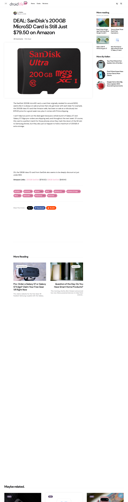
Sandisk (53, 195)
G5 (49, 191)
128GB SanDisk (53, 180)
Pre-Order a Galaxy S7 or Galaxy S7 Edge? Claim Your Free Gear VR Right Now (29, 287)
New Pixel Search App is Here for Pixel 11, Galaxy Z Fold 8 (117, 48)
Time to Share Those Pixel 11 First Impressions (117, 31)
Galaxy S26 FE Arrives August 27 (101, 47)
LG (18, 195)
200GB (29, 191)
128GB (18, 191)
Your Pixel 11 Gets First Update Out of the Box (114, 62)
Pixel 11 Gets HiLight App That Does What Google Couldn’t (102, 31)
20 (18, 39)
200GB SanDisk (32, 180)
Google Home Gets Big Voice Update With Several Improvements (115, 84)
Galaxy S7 (60, 191)
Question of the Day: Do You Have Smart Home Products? (68, 285)
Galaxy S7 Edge (74, 191)
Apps (50, 496)
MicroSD (28, 195)
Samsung (41, 195)
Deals (39, 191)
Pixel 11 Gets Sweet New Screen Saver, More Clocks (115, 73)
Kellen (21, 12)
